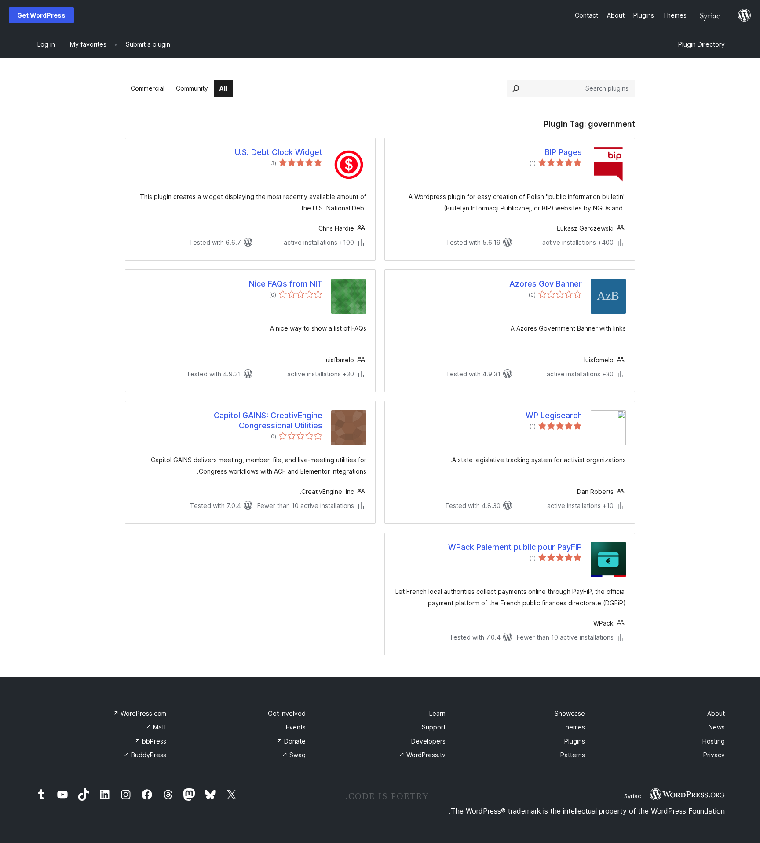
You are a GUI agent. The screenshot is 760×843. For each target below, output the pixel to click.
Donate (291, 741)
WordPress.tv (422, 754)
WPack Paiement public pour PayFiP (515, 547)
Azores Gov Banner (545, 283)
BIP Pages (563, 152)
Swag (294, 754)
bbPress (150, 741)
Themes (573, 727)
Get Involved (287, 713)
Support (434, 727)
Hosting (713, 741)
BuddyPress (145, 754)
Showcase (570, 713)
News (717, 727)
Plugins (574, 741)
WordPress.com (139, 713)
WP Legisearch (554, 415)
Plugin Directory (701, 44)
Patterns (572, 754)
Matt (156, 727)
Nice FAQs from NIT (285, 283)
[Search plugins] (516, 88)
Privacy (714, 754)
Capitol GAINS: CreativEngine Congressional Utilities (268, 420)
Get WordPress (41, 15)
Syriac (632, 795)
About (716, 713)
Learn (437, 713)
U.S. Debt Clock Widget (278, 152)
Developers (428, 741)
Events (296, 727)
